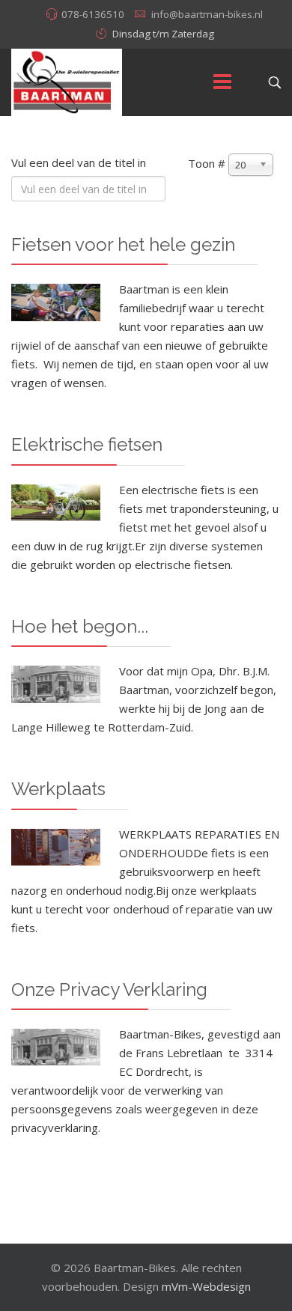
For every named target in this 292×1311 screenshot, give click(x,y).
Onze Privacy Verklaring (109, 989)
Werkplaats (58, 789)
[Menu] (222, 82)
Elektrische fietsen (86, 444)
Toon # (206, 163)
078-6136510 (92, 14)
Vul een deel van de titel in (80, 162)
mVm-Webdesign (206, 1286)
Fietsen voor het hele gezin (123, 244)
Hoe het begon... (79, 626)
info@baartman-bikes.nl (207, 14)
